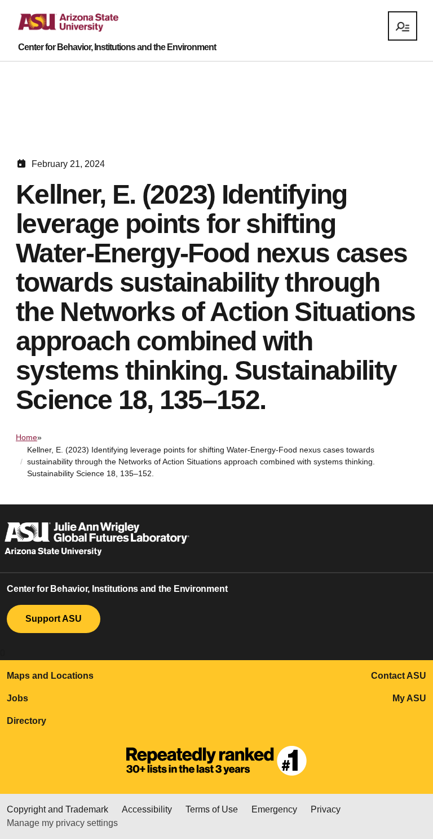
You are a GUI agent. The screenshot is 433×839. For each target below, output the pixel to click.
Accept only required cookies (219, 811)
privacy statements (324, 766)
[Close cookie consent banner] (403, 753)
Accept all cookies (99, 811)
